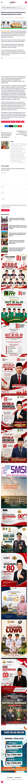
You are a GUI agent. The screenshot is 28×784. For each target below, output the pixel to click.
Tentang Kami (17, 777)
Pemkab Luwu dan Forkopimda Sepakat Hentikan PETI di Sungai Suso (17, 220)
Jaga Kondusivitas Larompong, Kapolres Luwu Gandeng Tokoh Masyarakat (17, 242)
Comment (4, 173)
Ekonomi (18, 121)
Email (2, 192)
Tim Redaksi (10, 777)
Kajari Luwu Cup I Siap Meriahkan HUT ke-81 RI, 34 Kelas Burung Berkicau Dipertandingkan (17, 249)
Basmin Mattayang (6, 121)
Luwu (18, 17)
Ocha (3, 17)
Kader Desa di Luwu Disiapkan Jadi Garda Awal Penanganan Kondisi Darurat (17, 234)
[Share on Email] (20, 126)
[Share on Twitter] (11, 126)
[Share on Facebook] (7, 126)
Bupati (13, 121)
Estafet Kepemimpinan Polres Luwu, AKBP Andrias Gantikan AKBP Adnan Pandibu (18, 227)
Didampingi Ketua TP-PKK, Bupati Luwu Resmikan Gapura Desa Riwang (21, 133)
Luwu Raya (21, 17)
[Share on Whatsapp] (15, 126)
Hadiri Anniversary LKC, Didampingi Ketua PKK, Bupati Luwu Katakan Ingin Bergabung (6, 135)
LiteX (14, 779)
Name (3, 186)
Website (3, 199)
